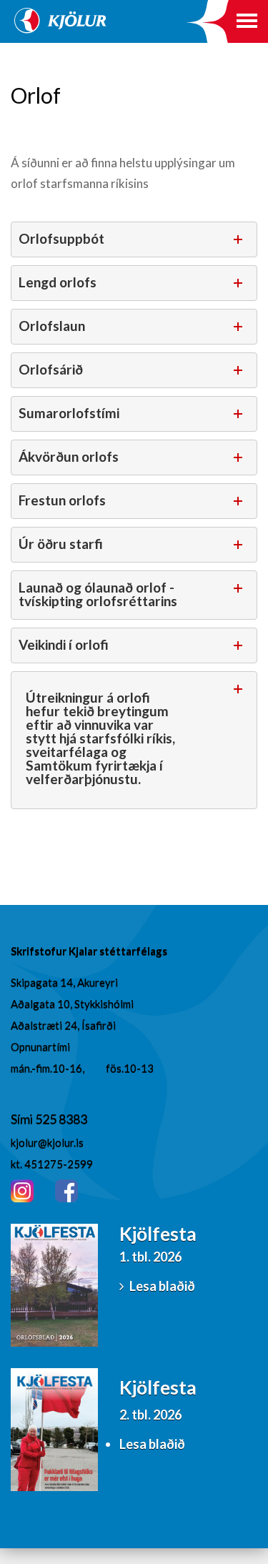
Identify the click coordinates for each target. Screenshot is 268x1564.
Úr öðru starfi (61, 543)
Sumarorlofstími (69, 413)
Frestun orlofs (62, 500)
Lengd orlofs (57, 282)
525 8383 (61, 1119)
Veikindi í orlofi (64, 644)
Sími (23, 1119)
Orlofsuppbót (61, 238)
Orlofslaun (52, 325)
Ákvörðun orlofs (69, 456)
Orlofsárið (51, 369)
